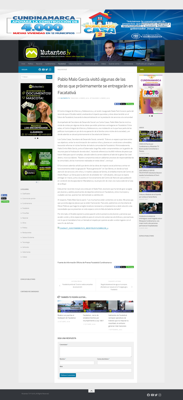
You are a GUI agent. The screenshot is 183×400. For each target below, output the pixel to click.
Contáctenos (128, 64)
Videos (103, 64)
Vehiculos (25, 247)
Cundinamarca (50, 64)
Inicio (23, 64)
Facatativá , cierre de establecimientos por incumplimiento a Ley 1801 (93, 318)
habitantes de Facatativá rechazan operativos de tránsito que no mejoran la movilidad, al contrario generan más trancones (118, 320)
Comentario (64, 345)
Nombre (63, 359)
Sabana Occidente (75, 64)
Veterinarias (26, 252)
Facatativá (62, 64)
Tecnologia (26, 242)
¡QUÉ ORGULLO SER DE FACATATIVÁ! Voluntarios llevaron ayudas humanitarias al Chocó (150, 173)
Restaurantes (26, 233)
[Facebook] (40, 69)
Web (61, 366)
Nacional (39, 64)
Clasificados (26, 194)
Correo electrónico (103, 359)
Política (30, 64)
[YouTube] (43, 69)
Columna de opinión (91, 64)
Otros (24, 223)
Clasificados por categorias (145, 64)
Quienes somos (114, 64)
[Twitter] (46, 69)
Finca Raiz (25, 213)
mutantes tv (65, 98)
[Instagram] (50, 69)
